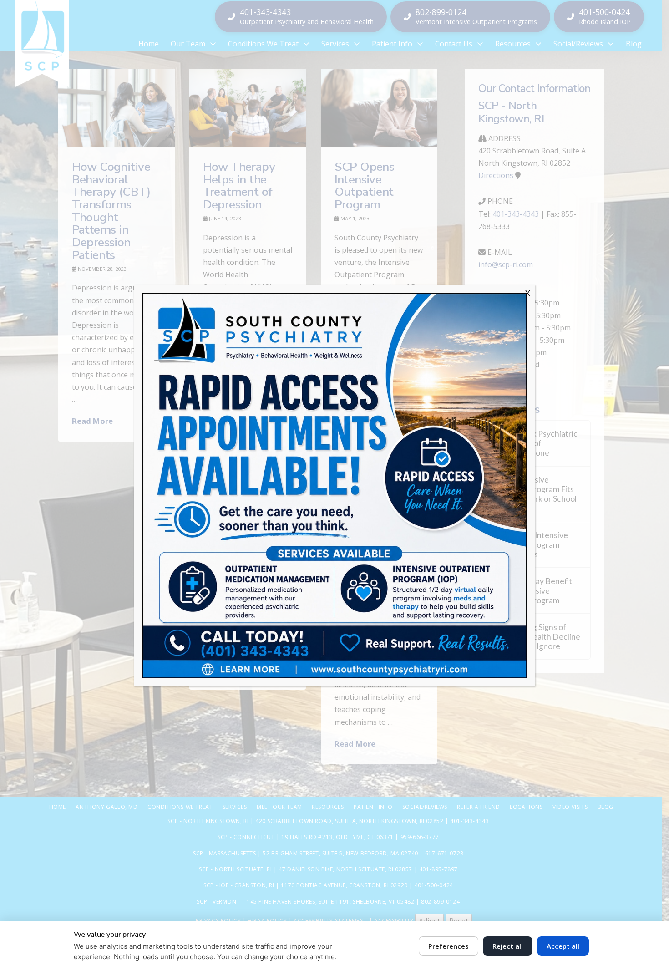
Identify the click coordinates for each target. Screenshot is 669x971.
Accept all (563, 946)
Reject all (507, 946)
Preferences (448, 946)
